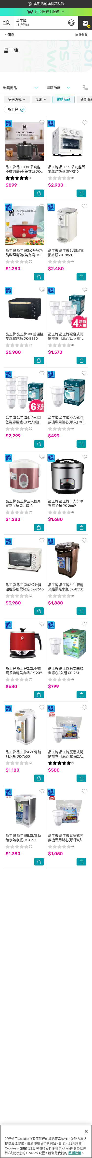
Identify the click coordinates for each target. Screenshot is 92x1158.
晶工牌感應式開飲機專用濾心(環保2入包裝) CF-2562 (67, 756)
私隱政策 (74, 1153)
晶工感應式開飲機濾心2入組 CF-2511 (65, 670)
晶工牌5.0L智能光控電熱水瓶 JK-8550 (65, 587)
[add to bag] (39, 193)
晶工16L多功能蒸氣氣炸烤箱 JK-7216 (66, 169)
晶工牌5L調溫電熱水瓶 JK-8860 (66, 253)
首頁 (11, 34)
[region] (46, 1141)
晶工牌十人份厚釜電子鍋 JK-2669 (65, 503)
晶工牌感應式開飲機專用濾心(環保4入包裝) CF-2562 (67, 840)
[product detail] (25, 141)
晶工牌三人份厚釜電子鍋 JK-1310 (23, 503)
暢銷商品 (63, 99)
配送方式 (15, 100)
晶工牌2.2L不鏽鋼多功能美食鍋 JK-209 (24, 670)
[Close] (22, 109)
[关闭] (86, 1131)
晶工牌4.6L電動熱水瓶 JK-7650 (23, 754)
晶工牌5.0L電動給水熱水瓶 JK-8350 (23, 838)
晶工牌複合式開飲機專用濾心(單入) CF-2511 (66, 422)
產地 (39, 100)
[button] (85, 22)
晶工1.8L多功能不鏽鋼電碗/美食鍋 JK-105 (23, 171)
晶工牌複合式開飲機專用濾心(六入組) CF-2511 (23, 422)
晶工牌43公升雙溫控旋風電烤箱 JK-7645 (25, 587)
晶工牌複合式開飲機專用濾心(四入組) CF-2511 (65, 338)
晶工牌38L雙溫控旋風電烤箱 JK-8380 (24, 336)
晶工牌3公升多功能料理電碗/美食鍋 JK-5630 (24, 255)
